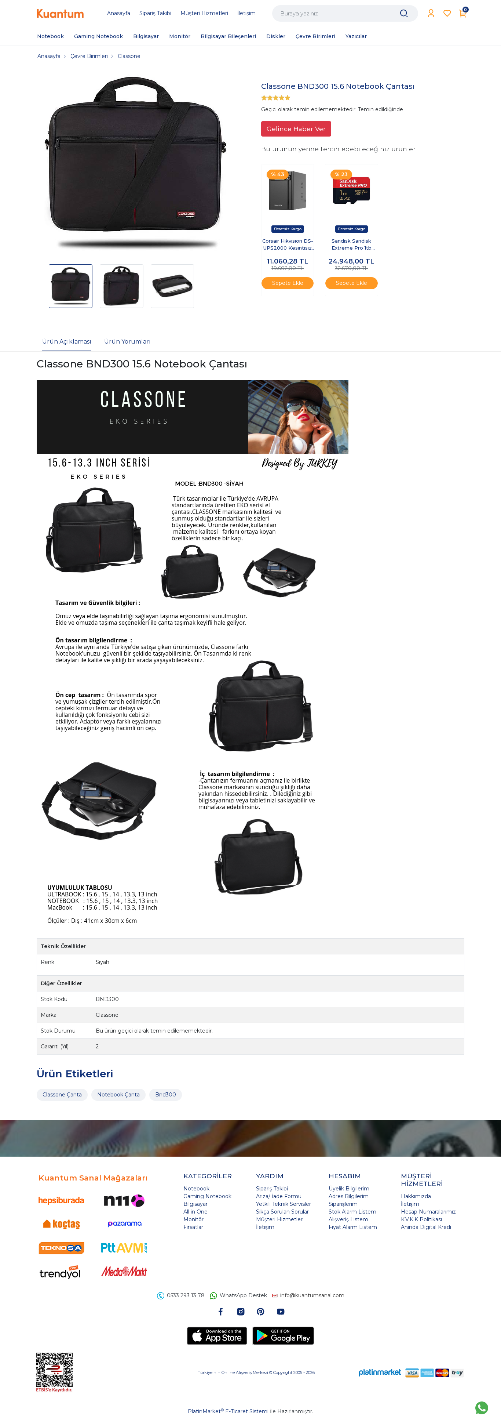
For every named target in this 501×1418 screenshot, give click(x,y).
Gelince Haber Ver (296, 129)
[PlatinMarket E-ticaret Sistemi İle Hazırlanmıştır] (380, 1373)
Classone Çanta (62, 1094)
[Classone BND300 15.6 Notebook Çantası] (135, 164)
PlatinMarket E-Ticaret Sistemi (228, 1411)
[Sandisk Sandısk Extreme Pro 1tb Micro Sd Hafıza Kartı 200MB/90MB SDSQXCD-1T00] (351, 190)
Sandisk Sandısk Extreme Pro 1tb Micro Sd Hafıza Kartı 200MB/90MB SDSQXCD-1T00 (351, 245)
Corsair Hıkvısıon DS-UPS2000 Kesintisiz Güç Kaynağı (287, 245)
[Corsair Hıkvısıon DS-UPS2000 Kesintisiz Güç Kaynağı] (288, 190)
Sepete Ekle (287, 283)
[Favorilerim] (447, 13)
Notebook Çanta (118, 1094)
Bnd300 (165, 1094)
